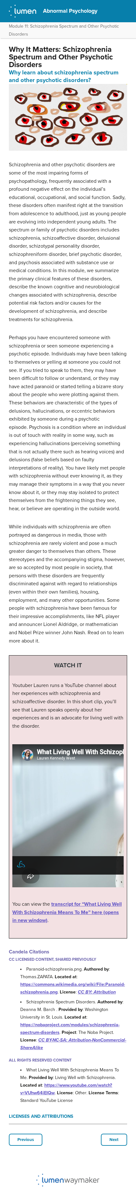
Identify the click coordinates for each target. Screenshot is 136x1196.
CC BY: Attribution (97, 992)
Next (114, 1139)
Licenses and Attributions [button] (41, 1116)
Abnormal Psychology (70, 11)
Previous (25, 1139)
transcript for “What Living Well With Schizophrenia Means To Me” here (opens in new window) (67, 912)
